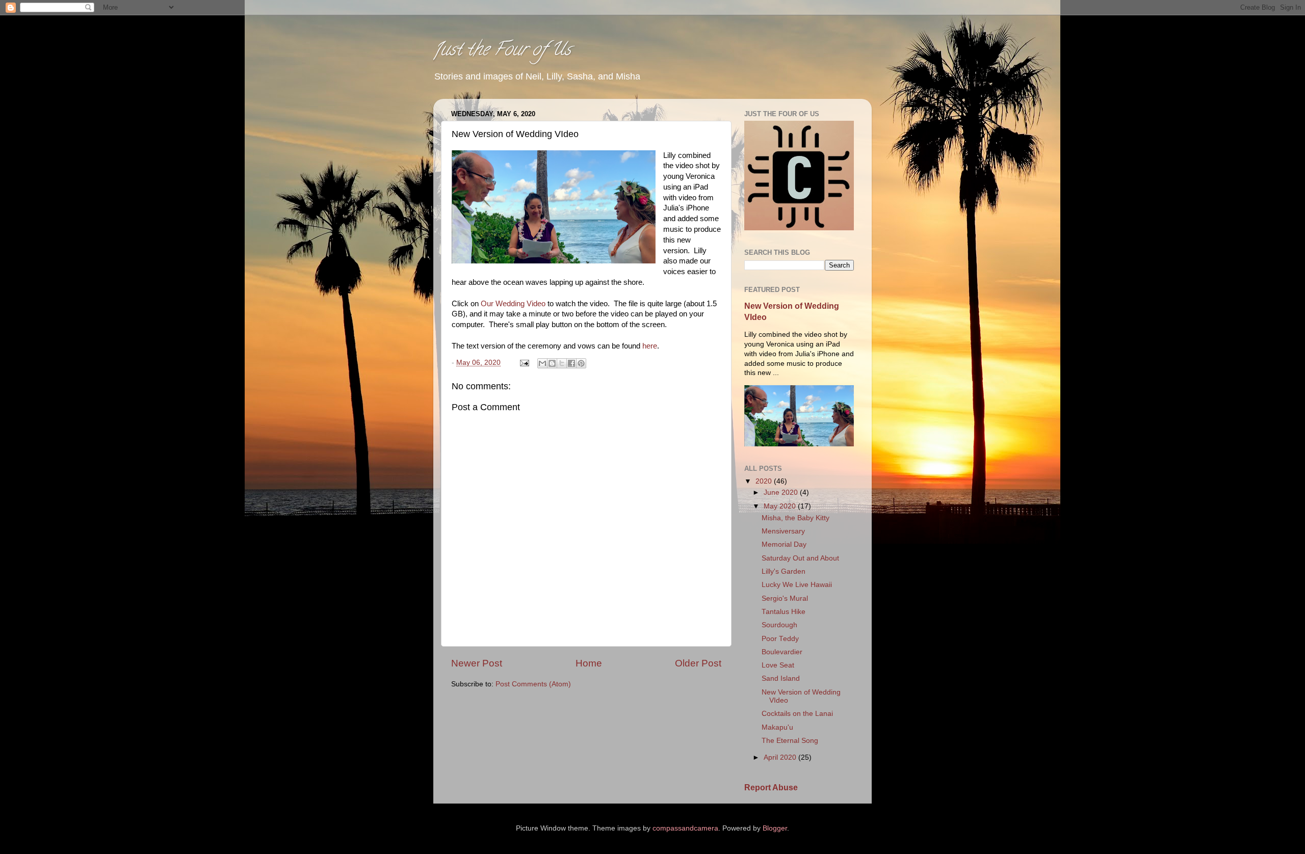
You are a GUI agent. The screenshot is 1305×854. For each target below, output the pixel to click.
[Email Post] (523, 362)
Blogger (775, 828)
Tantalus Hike (783, 612)
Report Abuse (771, 787)
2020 (764, 481)
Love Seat (778, 665)
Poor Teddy (780, 639)
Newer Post (476, 663)
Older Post (698, 663)
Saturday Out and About (800, 558)
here (649, 346)
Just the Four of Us (502, 51)
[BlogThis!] (552, 363)
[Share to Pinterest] (581, 363)
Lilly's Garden (783, 571)
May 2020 (781, 506)
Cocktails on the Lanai (797, 713)
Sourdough (779, 625)
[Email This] (542, 363)
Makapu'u (777, 727)
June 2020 (782, 492)
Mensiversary (783, 531)
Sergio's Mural (785, 598)
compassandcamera (685, 828)
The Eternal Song (790, 740)
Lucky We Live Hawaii (797, 585)
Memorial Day (784, 544)
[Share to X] (562, 363)
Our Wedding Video (513, 304)
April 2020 (781, 757)
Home (589, 663)
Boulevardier (782, 652)
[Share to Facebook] (571, 363)
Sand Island (781, 678)
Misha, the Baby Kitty (795, 518)
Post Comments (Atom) (533, 684)
